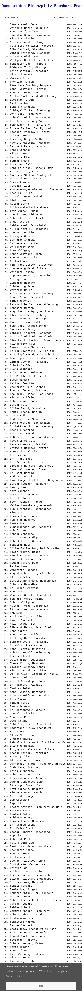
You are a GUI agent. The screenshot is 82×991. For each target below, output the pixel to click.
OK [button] (41, 986)
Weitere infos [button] (14, 976)
